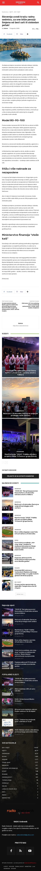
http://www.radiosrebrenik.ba (20, 325)
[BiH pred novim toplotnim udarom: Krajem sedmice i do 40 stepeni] (7, 712)
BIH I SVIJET (17, 12)
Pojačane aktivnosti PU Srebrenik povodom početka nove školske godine (25, 559)
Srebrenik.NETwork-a (30, 863)
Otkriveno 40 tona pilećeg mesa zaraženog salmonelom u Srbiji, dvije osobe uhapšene (30, 306)
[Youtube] (30, 851)
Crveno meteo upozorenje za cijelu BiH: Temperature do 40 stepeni (25, 586)
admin (6, 28)
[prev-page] (3, 462)
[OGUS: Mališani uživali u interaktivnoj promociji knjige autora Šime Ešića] (7, 733)
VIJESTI (11, 12)
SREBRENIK (20, 368)
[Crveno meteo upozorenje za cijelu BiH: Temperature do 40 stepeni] (7, 585)
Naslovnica (5, 12)
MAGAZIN (17, 568)
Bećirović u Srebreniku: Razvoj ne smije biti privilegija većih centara (20, 414)
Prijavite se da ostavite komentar (20, 476)
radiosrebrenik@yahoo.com (25, 835)
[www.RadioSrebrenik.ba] (20, 812)
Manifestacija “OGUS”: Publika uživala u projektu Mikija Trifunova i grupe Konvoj (20, 455)
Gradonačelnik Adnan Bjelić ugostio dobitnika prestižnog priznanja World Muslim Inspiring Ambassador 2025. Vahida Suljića (10, 307)
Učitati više (20, 594)
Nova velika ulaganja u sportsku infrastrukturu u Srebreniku (26, 533)
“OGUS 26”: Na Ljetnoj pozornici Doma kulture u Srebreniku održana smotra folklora (20, 373)
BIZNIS (16, 540)
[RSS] (20, 851)
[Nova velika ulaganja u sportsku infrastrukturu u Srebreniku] (7, 531)
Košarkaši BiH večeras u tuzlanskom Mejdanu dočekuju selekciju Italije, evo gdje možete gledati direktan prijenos (27, 572)
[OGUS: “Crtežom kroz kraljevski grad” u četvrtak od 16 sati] (7, 722)
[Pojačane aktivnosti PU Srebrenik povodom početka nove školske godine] (7, 558)
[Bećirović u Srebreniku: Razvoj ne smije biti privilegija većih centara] (20, 398)
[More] (27, 34)
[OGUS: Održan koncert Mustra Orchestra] (7, 702)
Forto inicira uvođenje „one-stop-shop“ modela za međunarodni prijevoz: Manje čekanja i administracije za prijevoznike (25, 546)
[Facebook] (11, 851)
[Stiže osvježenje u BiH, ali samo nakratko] (7, 692)
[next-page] (6, 462)
